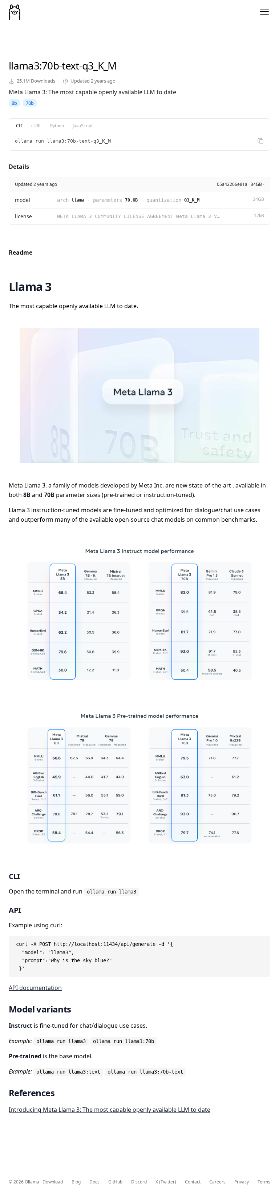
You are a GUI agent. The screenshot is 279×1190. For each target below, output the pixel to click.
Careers (217, 1182)
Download (53, 1182)
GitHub (115, 1182)
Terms (264, 1182)
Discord (139, 1182)
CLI (19, 126)
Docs (94, 1182)
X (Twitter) (165, 1182)
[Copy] (260, 141)
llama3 (24, 65)
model (22, 199)
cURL (36, 126)
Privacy (241, 1182)
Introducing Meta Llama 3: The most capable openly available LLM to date (109, 1110)
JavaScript (83, 126)
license (23, 216)
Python (57, 126)
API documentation (35, 988)
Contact (193, 1182)
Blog (76, 1182)
